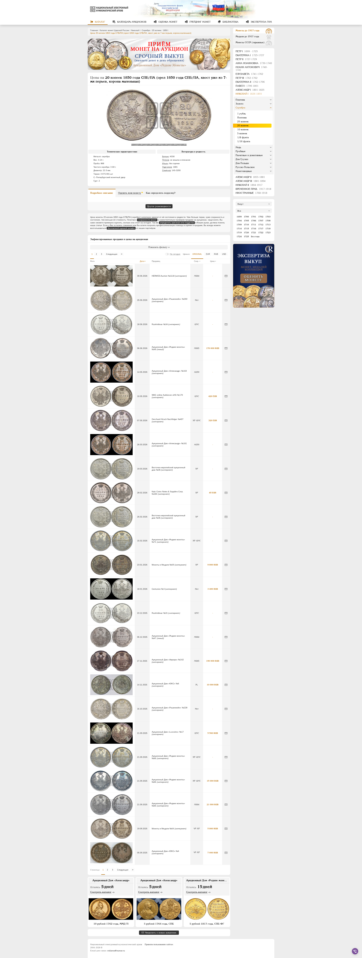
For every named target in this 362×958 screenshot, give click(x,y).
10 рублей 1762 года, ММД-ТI (110, 923)
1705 (246, 220)
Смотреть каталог (100, 892)
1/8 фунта (243, 137)
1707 (260, 220)
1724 (239, 236)
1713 (268, 224)
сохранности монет (147, 220)
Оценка (167, 22)
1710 (246, 224)
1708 (268, 220)
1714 (239, 228)
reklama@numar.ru (116, 951)
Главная (94, 30)
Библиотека (230, 22)
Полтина (242, 117)
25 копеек (242, 121)
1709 (239, 224)
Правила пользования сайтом (159, 944)
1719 (239, 232)
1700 (246, 217)
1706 (253, 220)
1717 (260, 228)
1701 (253, 217)
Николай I (135, 30)
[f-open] (355, 951)
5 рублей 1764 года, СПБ (159, 923)
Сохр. (196, 261)
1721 (253, 232)
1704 (239, 220)
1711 (253, 224)
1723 (268, 232)
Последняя (122, 254)
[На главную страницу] (109, 9)
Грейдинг (200, 22)
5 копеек (242, 133)
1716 (253, 228)
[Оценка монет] (253, 276)
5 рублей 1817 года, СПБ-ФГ (207, 923)
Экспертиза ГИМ (261, 22)
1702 (260, 217)
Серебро (146, 30)
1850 (165, 30)
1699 (239, 217)
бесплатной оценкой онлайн (121, 228)
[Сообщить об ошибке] (226, 276)
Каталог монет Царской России (114, 30)
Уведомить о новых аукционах (160, 932)
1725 (246, 236)
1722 (260, 232)
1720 (246, 232)
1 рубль (241, 113)
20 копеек (156, 30)
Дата (142, 261)
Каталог (99, 22)
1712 (260, 224)
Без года (255, 236)
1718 (268, 228)
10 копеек (242, 129)
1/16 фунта (243, 141)
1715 (246, 228)
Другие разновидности (159, 206)
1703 (268, 217)
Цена (212, 261)
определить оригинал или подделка (177, 222)
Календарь (131, 22)
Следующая (111, 254)
